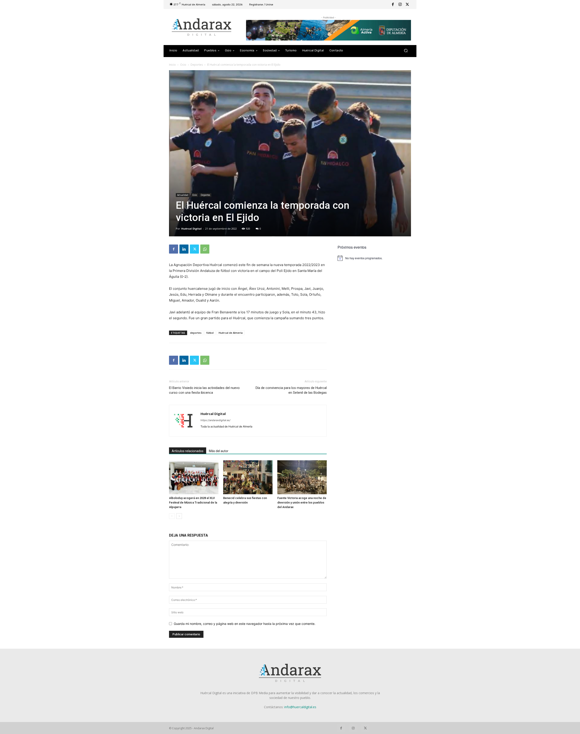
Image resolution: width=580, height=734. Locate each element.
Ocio (183, 65)
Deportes (197, 65)
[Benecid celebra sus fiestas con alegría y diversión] (248, 477)
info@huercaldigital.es (300, 707)
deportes (195, 332)
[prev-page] (172, 516)
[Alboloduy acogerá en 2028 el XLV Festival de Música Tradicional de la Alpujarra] (193, 477)
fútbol (210, 332)
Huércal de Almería (231, 332)
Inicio (172, 65)
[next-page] (179, 516)
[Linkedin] (183, 249)
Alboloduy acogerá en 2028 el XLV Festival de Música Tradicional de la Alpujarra (193, 502)
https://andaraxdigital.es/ (215, 420)
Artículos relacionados (187, 451)
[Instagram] (400, 4)
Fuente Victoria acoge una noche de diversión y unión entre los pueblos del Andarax (301, 502)
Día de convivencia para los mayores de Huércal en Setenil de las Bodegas (291, 390)
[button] (405, 50)
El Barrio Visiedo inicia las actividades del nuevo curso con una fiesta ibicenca (204, 390)
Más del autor (218, 451)
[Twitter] (407, 4)
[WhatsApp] (204, 249)
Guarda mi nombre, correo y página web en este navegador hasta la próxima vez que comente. (244, 624)
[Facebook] (392, 4)
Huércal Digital (191, 228)
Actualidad (182, 195)
